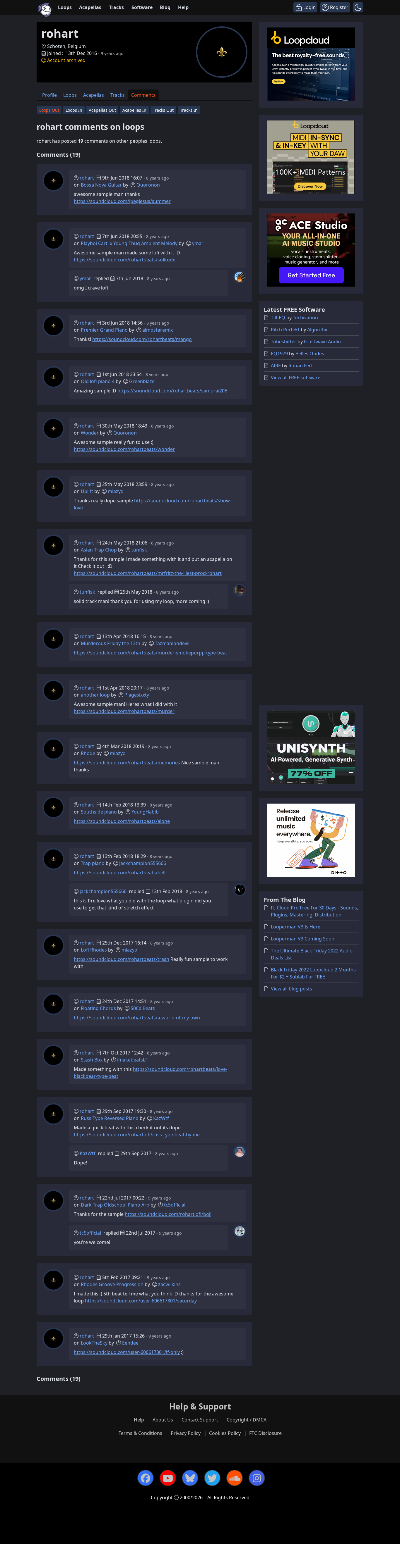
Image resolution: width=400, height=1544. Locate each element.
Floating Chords (98, 1008)
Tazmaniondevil (172, 643)
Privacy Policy (186, 1433)
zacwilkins (169, 1284)
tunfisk (139, 550)
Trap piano (93, 863)
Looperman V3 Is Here (295, 926)
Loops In (74, 110)
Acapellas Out (102, 110)
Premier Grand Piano (104, 330)
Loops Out (49, 110)
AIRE (276, 365)
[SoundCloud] (234, 1478)
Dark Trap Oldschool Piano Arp (115, 1205)
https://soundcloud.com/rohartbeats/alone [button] (122, 821)
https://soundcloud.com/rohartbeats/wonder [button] (124, 449)
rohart (87, 178)
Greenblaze (142, 381)
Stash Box (91, 1060)
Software (142, 7)
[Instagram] (257, 1478)
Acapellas (90, 7)
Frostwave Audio (322, 341)
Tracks (116, 7)
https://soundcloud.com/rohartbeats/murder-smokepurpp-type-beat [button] (150, 652)
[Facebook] (145, 1478)
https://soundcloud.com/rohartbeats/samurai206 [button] (172, 390)
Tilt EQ (278, 317)
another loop (95, 695)
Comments (143, 95)
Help (183, 7)
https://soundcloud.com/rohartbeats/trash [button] (121, 959)
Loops (65, 7)
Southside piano (99, 812)
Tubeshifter (283, 341)
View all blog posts (291, 988)
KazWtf (161, 1118)
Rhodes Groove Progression (112, 1284)
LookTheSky (94, 1343)
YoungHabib (145, 812)
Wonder (90, 433)
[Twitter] (212, 1478)
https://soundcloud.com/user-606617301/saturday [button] (141, 1300)
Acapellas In (134, 110)
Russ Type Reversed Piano (110, 1118)
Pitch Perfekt (285, 329)
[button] (358, 7)
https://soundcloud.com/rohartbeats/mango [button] (142, 339)
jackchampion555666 (142, 863)
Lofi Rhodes (94, 950)
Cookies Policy (225, 1433)
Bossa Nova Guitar (101, 185)
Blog (165, 7)
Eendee (130, 1343)
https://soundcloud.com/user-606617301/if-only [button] (127, 1352)
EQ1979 (279, 353)
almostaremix (157, 330)
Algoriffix (317, 329)
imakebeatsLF (132, 1060)
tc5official (174, 1205)
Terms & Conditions (140, 1433)
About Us (163, 1420)
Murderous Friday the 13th (110, 643)
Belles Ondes (309, 353)
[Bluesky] (190, 1478)
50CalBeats (143, 1008)
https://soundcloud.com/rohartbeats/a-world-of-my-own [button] (137, 1017)
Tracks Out (163, 110)
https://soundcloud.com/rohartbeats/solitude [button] (124, 259)
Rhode (88, 753)
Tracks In (189, 110)
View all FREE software (295, 377)
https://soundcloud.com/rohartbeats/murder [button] (124, 711)
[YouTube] (168, 1478)
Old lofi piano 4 (97, 381)
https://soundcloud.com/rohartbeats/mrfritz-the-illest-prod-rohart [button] (148, 573)
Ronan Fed (300, 365)
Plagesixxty (136, 695)
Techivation (305, 317)
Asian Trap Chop (99, 550)
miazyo (116, 491)
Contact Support (200, 1420)
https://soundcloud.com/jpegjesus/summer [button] (122, 201)
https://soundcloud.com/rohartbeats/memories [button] (127, 762)
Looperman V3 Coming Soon (302, 938)
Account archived (66, 60)
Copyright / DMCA (246, 1420)
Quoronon (148, 185)
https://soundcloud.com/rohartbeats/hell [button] (119, 872)
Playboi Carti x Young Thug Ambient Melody (129, 243)
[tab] (49, 94)
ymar (198, 243)
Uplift (87, 491)
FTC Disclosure (265, 1433)
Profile (49, 95)
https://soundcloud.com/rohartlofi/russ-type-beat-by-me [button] (137, 1134)
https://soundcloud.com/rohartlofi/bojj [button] (168, 1214)
